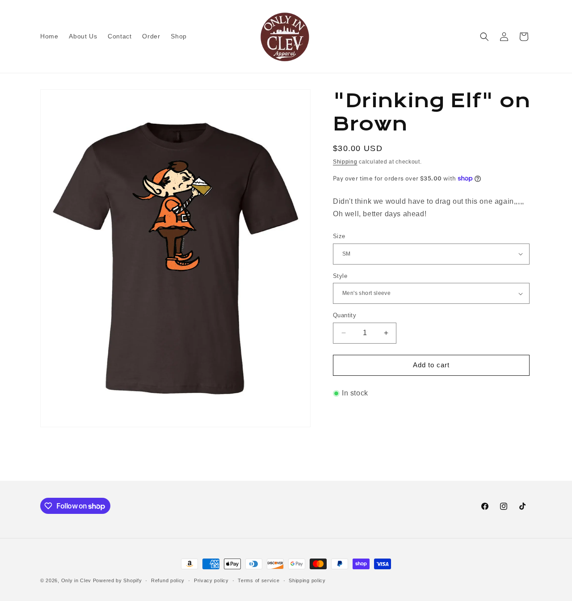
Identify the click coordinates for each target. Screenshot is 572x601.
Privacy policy (211, 580)
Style (340, 276)
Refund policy (168, 580)
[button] (484, 36)
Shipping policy (307, 580)
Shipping (345, 162)
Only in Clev (76, 580)
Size (339, 236)
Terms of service (258, 580)
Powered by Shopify (117, 580)
